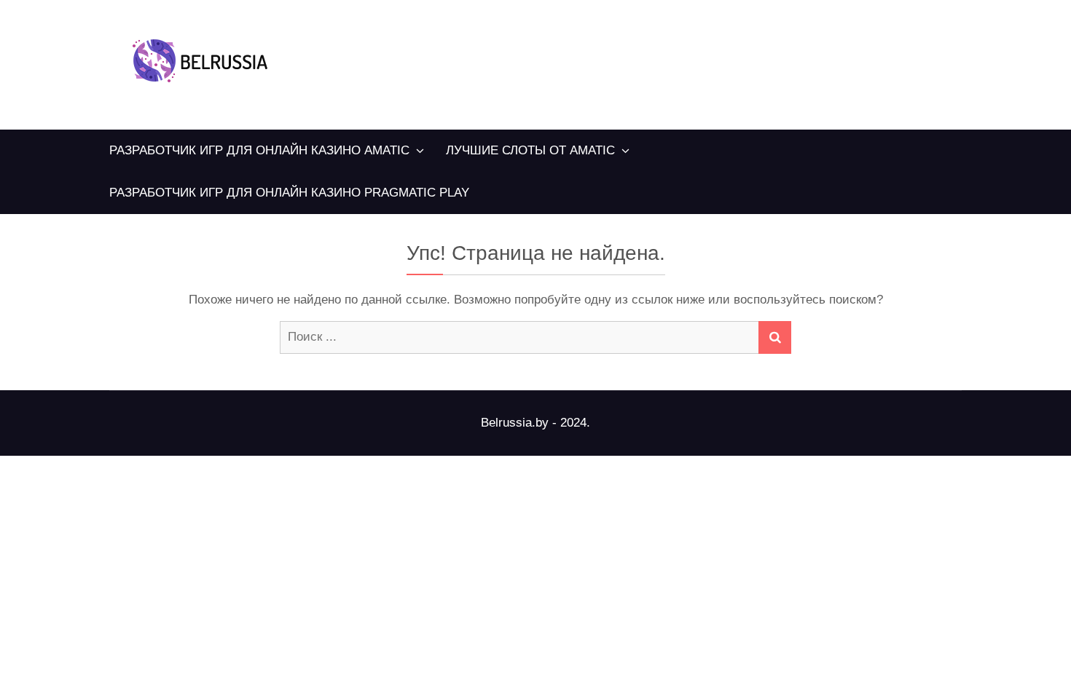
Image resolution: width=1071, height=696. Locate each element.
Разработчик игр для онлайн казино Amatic (259, 150)
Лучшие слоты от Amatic (530, 150)
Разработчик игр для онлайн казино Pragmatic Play (289, 192)
